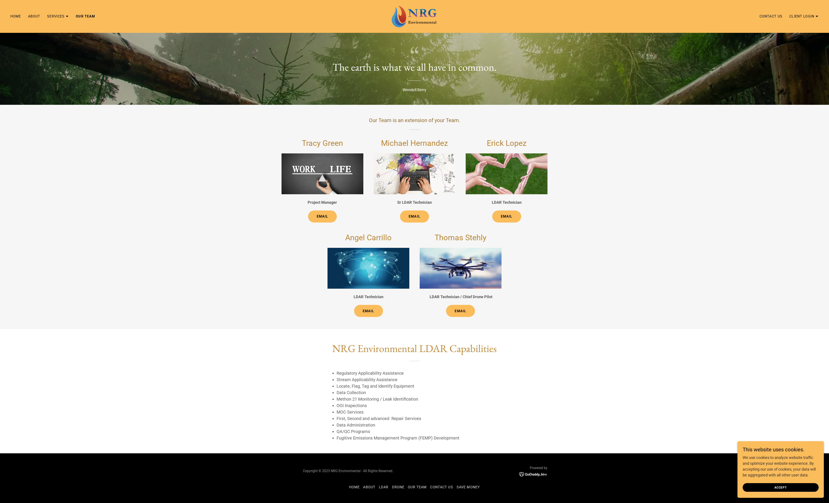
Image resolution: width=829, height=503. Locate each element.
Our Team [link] (85, 16)
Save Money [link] (468, 487)
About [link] (34, 16)
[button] (58, 16)
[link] (414, 16)
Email (322, 216)
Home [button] (354, 487)
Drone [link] (398, 487)
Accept (780, 487)
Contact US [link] (770, 16)
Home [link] (15, 16)
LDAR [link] (384, 487)
